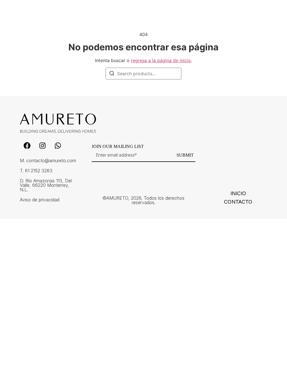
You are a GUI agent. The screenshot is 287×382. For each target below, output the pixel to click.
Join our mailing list (118, 146)
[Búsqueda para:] (143, 73)
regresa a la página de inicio (161, 60)
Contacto (238, 202)
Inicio (238, 193)
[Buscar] (112, 74)
